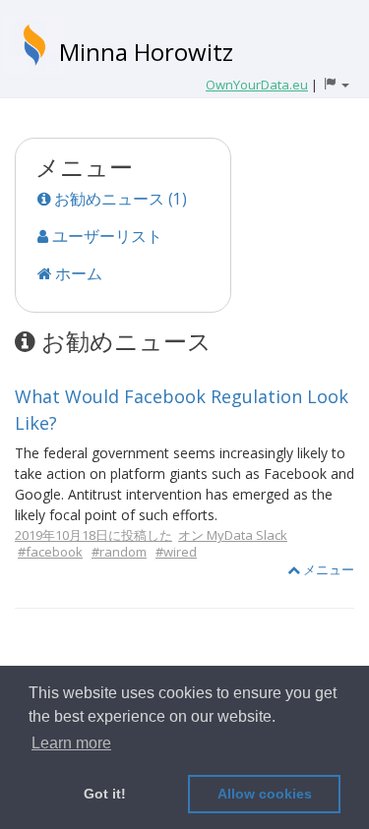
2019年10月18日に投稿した (93, 535)
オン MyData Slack (232, 535)
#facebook (50, 552)
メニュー (327, 569)
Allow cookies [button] (264, 793)
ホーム (76, 273)
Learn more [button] (71, 743)
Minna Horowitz (146, 51)
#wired (176, 552)
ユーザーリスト (105, 236)
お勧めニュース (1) (118, 198)
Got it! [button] (105, 793)
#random (119, 552)
